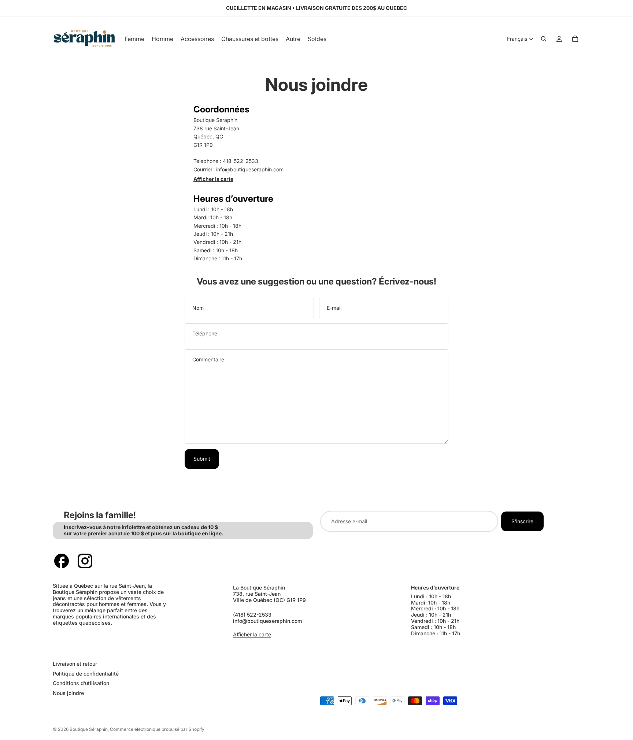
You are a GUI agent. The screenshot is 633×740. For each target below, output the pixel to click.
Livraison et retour (75, 664)
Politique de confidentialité (86, 673)
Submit (201, 458)
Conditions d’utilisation (81, 683)
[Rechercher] (544, 39)
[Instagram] (85, 561)
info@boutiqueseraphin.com (267, 621)
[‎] (181, 649)
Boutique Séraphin (89, 729)
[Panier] (575, 39)
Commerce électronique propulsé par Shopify (157, 729)
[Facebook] (61, 561)
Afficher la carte (213, 179)
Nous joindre (68, 693)
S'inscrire (522, 521)
